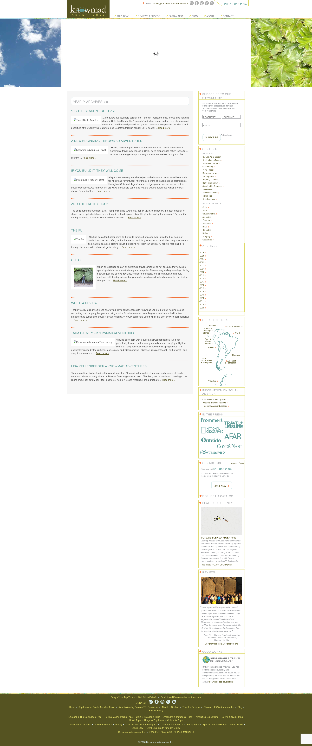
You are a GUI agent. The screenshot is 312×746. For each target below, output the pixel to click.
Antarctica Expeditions (207, 716)
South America (208, 213)
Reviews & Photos (149, 16)
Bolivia (205, 233)
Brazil (205, 226)
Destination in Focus (211, 160)
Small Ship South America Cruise (164, 727)
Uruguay (206, 236)
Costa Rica (207, 239)
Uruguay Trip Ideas (154, 720)
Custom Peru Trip (230, 643)
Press (241, 463)
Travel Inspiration (210, 192)
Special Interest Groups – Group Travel (223, 724)
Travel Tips (207, 195)
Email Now (220, 485)
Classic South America (79, 724)
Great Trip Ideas (215, 320)
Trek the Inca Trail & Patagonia (141, 724)
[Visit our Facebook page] (197, 3)
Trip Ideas (123, 16)
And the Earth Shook (90, 203)
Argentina (206, 216)
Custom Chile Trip (213, 643)
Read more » (165, 127)
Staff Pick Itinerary (210, 182)
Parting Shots (208, 176)
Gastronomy (207, 166)
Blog (195, 16)
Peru (204, 210)
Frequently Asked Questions (214, 405)
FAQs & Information (224, 707)
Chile (204, 207)
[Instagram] (202, 3)
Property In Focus (210, 179)
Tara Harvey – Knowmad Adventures (103, 333)
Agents (234, 463)
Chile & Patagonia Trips (148, 716)
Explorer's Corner (210, 163)
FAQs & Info (176, 16)
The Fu (77, 230)
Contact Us (211, 463)
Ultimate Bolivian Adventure (218, 537)
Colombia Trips (175, 720)
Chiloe (77, 260)
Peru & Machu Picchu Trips (119, 716)
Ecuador (206, 220)
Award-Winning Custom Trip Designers (138, 707)
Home (72, 707)
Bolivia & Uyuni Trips (232, 716)
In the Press (207, 169)
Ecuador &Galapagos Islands (208, 330)
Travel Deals (208, 189)
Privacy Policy (156, 710)
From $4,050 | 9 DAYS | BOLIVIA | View (217, 564)
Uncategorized (208, 199)
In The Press (212, 414)
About (210, 16)
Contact (228, 16)
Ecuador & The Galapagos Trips (84, 716)
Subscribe (211, 137)
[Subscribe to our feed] (212, 3)
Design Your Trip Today (123, 697)
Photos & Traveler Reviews (214, 402)
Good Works (212, 651)
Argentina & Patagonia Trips (177, 716)
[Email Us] (192, 3)
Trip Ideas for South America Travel (97, 707)
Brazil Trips (135, 720)
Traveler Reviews (191, 707)
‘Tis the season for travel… (96, 110)
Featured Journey (217, 503)
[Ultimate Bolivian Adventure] (221, 535)
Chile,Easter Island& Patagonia (207, 360)
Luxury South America (172, 724)
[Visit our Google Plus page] (207, 3)
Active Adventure (103, 724)
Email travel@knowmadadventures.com (181, 697)
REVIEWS (209, 572)
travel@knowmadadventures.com (170, 3)
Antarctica (206, 223)
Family (118, 724)
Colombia (206, 229)
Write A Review (84, 303)
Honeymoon (193, 724)
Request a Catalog (217, 496)
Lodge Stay (137, 727)
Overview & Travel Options (214, 399)
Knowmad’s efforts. (221, 681)
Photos (207, 707)
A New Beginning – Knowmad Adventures (106, 140)
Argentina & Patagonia (230, 361)
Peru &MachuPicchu (208, 341)
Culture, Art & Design (211, 156)
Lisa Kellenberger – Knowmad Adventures (109, 366)
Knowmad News (209, 173)
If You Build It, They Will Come (97, 170)
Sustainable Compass (212, 186)
